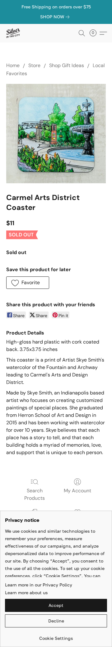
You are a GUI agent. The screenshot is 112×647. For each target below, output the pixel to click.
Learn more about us (26, 592)
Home (13, 65)
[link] (56, 17)
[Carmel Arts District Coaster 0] (56, 133)
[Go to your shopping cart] (94, 33)
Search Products (34, 494)
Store (34, 65)
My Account (77, 490)
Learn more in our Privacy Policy (38, 584)
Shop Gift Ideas (66, 65)
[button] (13, 33)
